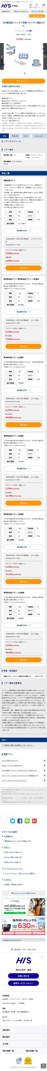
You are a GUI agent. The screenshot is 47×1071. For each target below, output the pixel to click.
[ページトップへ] (42, 957)
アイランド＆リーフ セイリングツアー (14, 780)
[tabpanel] (23, 56)
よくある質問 (17, 1020)
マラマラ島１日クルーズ (10, 760)
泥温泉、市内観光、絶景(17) (14, 884)
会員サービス (36, 7)
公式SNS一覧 (28, 1020)
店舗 (30, 7)
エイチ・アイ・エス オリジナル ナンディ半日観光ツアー (20, 775)
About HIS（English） (9, 1003)
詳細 (4, 136)
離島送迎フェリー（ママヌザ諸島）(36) (17, 841)
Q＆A (26, 136)
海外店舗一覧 (8, 1050)
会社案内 (5, 999)
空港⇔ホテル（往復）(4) (13, 862)
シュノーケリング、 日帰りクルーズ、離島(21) (20, 873)
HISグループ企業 (27, 999)
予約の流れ (17, 949)
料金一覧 (15, 136)
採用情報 (21, 1003)
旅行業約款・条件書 (8, 1012)
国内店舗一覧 (31, 1050)
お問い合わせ (31, 949)
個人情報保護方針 (23, 1012)
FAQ (24, 949)
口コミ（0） (39, 136)
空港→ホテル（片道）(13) (13, 852)
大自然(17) (8, 880)
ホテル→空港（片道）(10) (13, 857)
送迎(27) (7, 847)
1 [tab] (22, 73)
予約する (23, 268)
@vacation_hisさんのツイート (12, 940)
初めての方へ (6, 1020)
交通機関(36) (8, 836)
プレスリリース (15, 999)
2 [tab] (24, 73)
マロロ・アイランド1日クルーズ (12, 765)
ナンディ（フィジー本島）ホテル (24, 893)
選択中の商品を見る (38, 16)
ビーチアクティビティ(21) (13, 868)
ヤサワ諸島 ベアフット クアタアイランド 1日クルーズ (19, 770)
